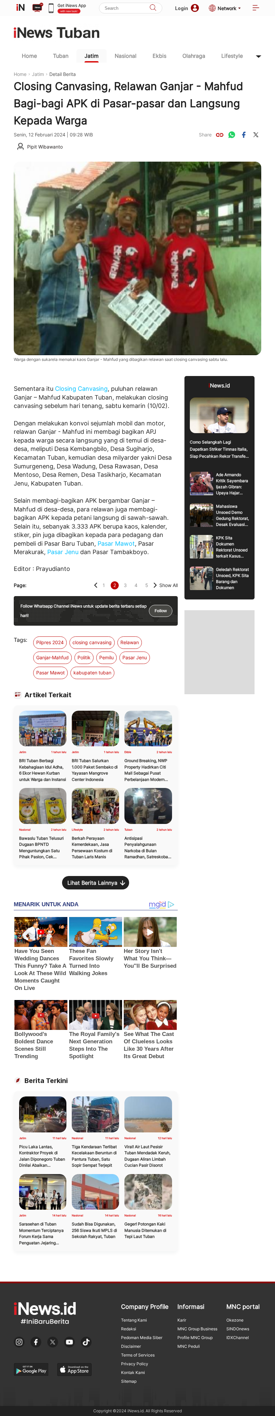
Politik (84, 657)
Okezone (234, 1320)
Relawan (129, 642)
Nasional (125, 55)
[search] (153, 8)
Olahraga (193, 55)
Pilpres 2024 (50, 642)
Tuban (60, 55)
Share (205, 134)
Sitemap (128, 1381)
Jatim (92, 55)
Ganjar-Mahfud (52, 657)
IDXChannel (237, 1337)
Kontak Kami (133, 1372)
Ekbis (159, 55)
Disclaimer (131, 1346)
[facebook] (243, 134)
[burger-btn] (256, 8)
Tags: (20, 639)
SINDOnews (237, 1328)
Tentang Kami (134, 1320)
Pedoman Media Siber (141, 1337)
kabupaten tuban (92, 672)
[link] (219, 134)
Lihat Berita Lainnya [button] (92, 882)
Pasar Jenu (62, 551)
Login (181, 8)
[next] (155, 585)
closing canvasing (92, 642)
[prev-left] (95, 585)
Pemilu (106, 657)
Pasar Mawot (116, 543)
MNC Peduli (188, 1346)
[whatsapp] (231, 134)
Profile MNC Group (195, 1337)
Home (29, 55)
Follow (161, 611)
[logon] (20, 8)
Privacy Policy (134, 1363)
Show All (168, 585)
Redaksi (128, 1328)
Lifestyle (232, 55)
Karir (181, 1320)
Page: (20, 585)
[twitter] (256, 134)
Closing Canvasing (81, 388)
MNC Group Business (197, 1328)
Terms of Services (138, 1355)
